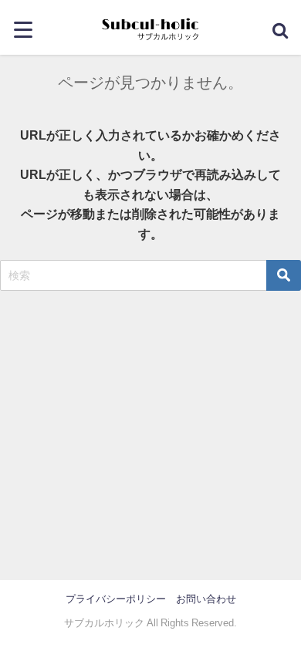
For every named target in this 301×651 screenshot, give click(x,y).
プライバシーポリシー (116, 599)
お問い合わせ (206, 599)
